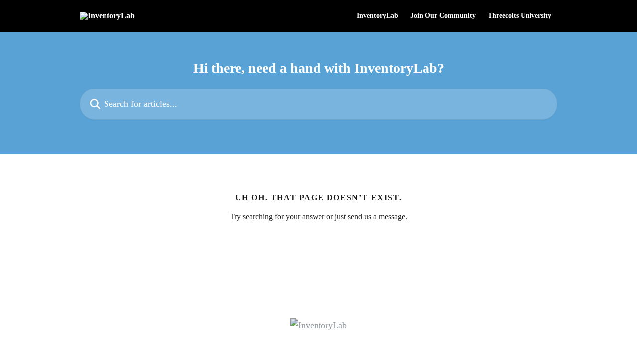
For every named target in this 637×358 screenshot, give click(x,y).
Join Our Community (443, 15)
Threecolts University (519, 15)
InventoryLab (377, 15)
